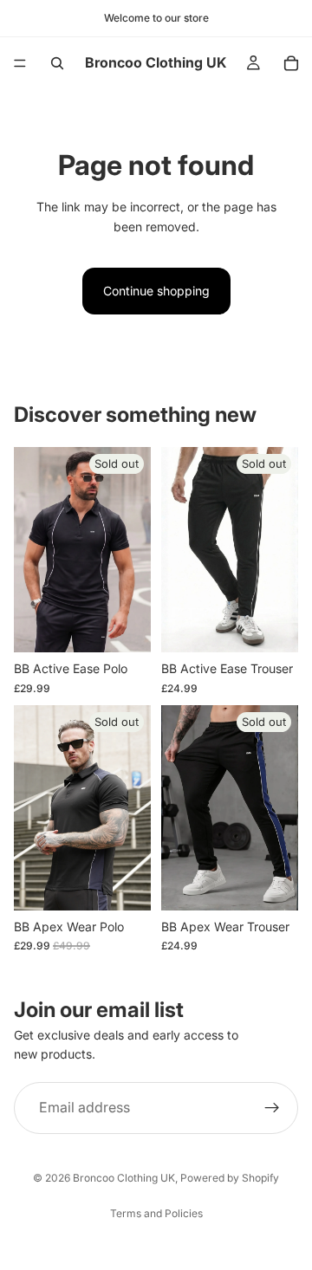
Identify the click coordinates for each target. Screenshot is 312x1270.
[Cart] (291, 63)
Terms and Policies (156, 1213)
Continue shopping (156, 290)
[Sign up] (272, 1108)
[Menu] (20, 63)
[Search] (57, 63)
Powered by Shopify (229, 1177)
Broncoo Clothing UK (124, 1177)
